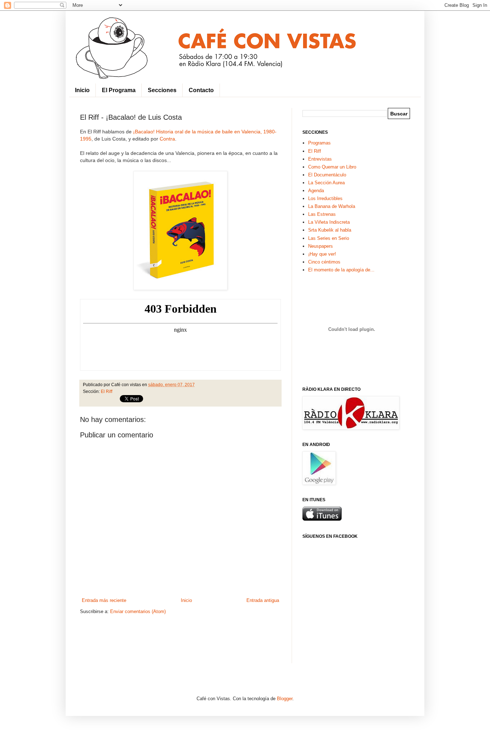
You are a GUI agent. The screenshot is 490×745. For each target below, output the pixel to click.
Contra (167, 139)
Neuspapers (320, 246)
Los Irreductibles (325, 198)
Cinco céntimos (324, 262)
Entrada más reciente (104, 600)
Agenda (316, 190)
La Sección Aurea (326, 182)
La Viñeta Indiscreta (329, 222)
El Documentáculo (327, 174)
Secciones (162, 90)
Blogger (284, 698)
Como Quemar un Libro (332, 167)
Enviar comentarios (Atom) (138, 611)
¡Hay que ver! (322, 254)
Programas (319, 143)
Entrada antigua (262, 600)
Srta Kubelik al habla (329, 230)
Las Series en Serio (328, 238)
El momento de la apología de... (341, 269)
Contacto (201, 90)
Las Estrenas (322, 214)
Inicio (82, 90)
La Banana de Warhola (331, 206)
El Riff (106, 391)
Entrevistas (320, 159)
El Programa (119, 90)
